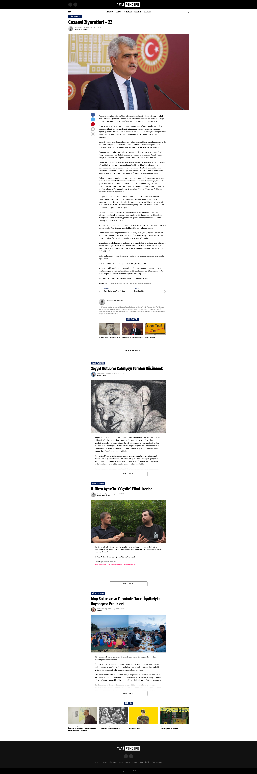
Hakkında (135, 762)
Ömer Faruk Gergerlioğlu (142, 284)
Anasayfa (110, 12)
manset (129, 284)
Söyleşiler (128, 12)
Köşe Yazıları (113, 762)
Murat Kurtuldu (102, 375)
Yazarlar (147, 12)
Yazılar (118, 12)
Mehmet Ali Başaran (81, 29)
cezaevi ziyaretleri (118, 284)
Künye (141, 762)
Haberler (137, 12)
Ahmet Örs (100, 610)
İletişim (147, 762)
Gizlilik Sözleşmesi (157, 762)
